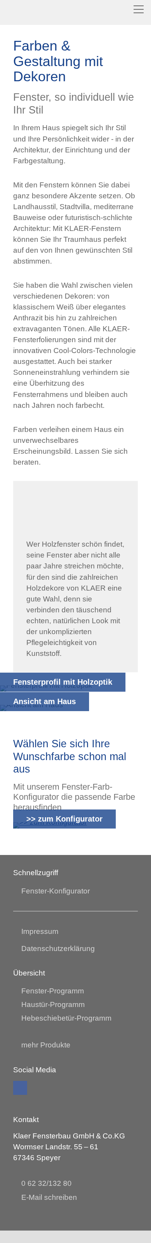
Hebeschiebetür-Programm (66, 1018)
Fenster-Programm (52, 991)
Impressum (39, 931)
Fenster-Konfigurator (55, 891)
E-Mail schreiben (49, 1197)
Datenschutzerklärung (58, 948)
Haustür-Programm (53, 1004)
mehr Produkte (45, 1045)
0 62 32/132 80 (46, 1183)
